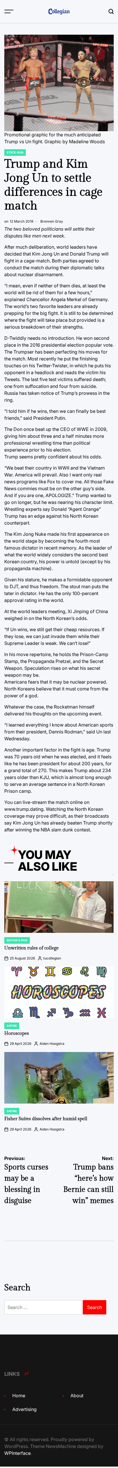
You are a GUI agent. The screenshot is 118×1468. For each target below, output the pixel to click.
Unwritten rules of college (31, 948)
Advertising (24, 1409)
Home (18, 1395)
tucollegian (52, 958)
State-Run (15, 152)
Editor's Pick (17, 940)
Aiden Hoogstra (52, 1043)
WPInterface (17, 1453)
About (76, 1395)
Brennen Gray (51, 221)
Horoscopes (16, 1033)
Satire (12, 1025)
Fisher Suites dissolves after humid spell (45, 1119)
